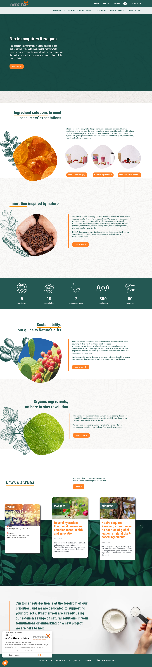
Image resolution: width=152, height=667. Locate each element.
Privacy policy (63, 660)
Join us (106, 3)
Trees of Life (133, 11)
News (96, 3)
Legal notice (45, 660)
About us (102, 11)
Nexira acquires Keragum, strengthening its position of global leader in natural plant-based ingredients (117, 530)
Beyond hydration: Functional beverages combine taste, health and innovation (68, 528)
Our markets (58, 11)
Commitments (117, 11)
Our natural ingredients (81, 11)
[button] (141, 527)
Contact (117, 3)
